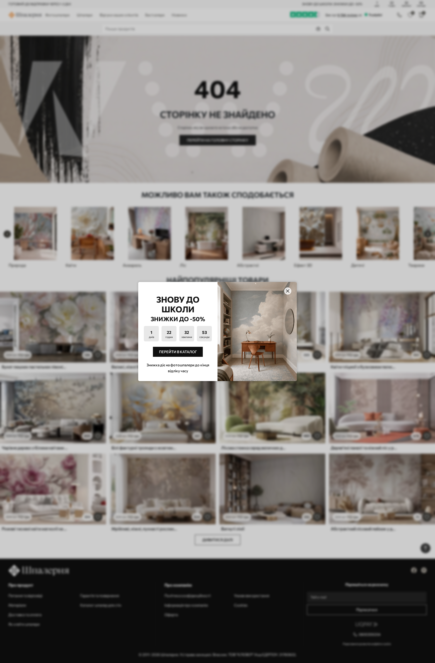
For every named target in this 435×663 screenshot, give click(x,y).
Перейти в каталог (178, 352)
